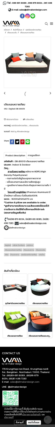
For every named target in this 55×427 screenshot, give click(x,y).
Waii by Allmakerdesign (20, 131)
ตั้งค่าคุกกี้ (19, 422)
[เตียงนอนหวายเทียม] (27, 62)
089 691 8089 (19, 3)
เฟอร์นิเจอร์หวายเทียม (20, 125)
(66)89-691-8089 (33, 219)
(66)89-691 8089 (16, 375)
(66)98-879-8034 (16, 219)
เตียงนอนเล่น (34, 125)
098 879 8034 (35, 3)
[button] (45, 23)
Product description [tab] (15, 155)
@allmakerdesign (17, 386)
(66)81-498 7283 (17, 378)
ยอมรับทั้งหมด (33, 422)
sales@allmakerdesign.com (33, 9)
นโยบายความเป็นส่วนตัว (31, 414)
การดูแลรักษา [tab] (34, 155)
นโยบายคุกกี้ (8, 417)
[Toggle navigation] (51, 24)
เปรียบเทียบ (29, 119)
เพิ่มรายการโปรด (12, 119)
